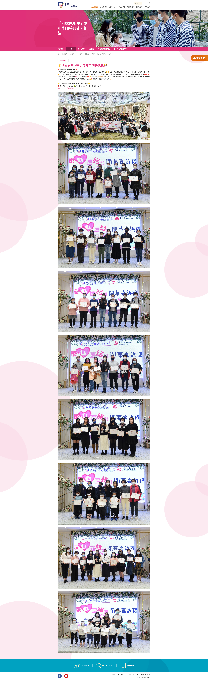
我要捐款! (200, 58)
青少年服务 (79, 54)
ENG (140, 3)
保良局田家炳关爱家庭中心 (66, 88)
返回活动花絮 (63, 60)
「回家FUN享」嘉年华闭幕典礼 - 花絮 (101, 54)
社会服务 (72, 54)
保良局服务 (64, 54)
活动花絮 (87, 54)
